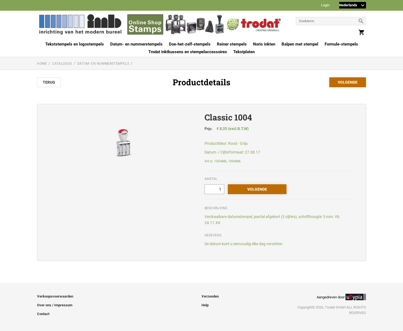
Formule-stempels (341, 44)
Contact (43, 314)
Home (42, 64)
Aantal (211, 179)
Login (325, 5)
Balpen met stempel (300, 44)
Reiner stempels (232, 44)
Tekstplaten (244, 51)
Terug (49, 82)
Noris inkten (264, 44)
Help (205, 305)
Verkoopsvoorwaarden (55, 296)
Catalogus (62, 64)
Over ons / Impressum (54, 305)
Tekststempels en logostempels (74, 44)
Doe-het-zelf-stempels (190, 44)
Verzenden (210, 296)
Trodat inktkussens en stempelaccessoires (187, 51)
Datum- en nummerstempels (136, 44)
